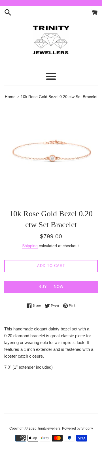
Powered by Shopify (77, 428)
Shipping (30, 245)
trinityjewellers (49, 428)
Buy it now (51, 287)
